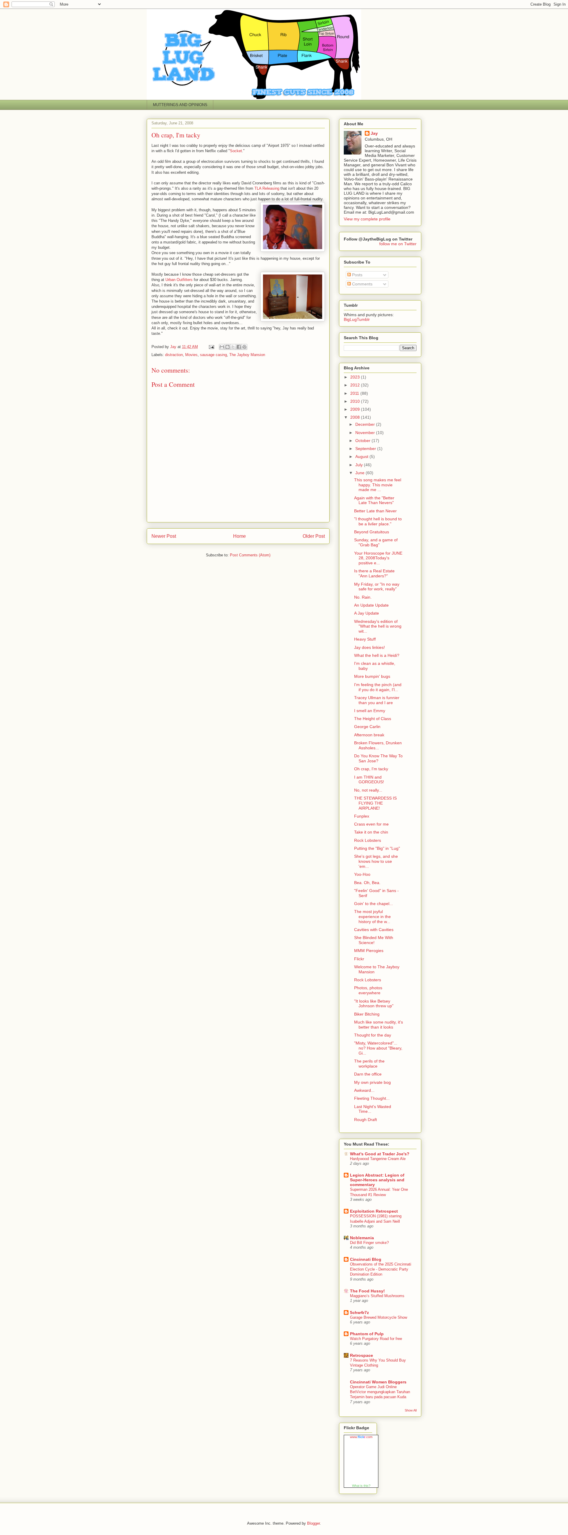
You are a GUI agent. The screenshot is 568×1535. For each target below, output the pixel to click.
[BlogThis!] (227, 347)
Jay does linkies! (369, 647)
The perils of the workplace (369, 1063)
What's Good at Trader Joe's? (379, 1153)
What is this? (361, 1485)
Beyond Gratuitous (371, 531)
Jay (374, 133)
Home (239, 536)
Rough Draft (365, 1119)
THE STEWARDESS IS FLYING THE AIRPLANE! (375, 803)
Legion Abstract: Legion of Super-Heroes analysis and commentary (377, 1180)
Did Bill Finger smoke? (369, 1242)
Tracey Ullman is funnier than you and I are (376, 700)
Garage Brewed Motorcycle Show (378, 1317)
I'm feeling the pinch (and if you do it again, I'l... (377, 687)
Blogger (313, 1523)
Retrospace (361, 1355)
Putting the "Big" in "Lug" (377, 848)
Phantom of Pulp (367, 1333)
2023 (355, 377)
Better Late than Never (375, 511)
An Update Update (371, 605)
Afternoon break (369, 734)
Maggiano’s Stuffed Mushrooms (377, 1296)
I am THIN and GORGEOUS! (369, 779)
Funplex (361, 816)
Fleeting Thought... (372, 1098)
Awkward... (364, 1090)
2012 (355, 385)
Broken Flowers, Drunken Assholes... (378, 745)
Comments (361, 284)
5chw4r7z (359, 1312)
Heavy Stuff (365, 639)
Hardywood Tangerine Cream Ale (378, 1158)
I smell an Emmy (369, 710)
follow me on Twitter (398, 243)
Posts (356, 274)
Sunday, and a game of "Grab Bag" (376, 542)
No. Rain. (363, 597)
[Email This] (222, 347)
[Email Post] (211, 347)
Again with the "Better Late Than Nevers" (374, 500)
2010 (355, 401)
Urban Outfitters (179, 279)
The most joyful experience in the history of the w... (372, 916)
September (366, 448)
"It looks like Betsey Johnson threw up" (373, 1003)
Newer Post (163, 536)
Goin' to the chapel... (373, 903)
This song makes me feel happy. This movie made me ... (377, 484)
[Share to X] (233, 347)
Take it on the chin (371, 832)
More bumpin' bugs (372, 676)
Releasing (266, 188)
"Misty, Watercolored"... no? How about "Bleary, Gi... (378, 1048)
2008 (355, 417)
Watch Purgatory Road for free (376, 1338)
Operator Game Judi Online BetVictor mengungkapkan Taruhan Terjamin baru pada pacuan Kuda (380, 1392)
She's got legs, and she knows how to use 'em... (376, 861)
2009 (355, 409)
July (359, 464)
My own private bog (372, 1082)
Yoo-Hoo (362, 874)
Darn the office (368, 1074)
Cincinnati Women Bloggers (378, 1382)
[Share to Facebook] (239, 347)
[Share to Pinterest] (244, 347)
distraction (174, 355)
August (362, 456)
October (363, 440)
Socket (236, 151)
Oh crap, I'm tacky (371, 768)
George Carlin (367, 726)
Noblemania (362, 1237)
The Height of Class (372, 718)
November (365, 432)
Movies (191, 355)
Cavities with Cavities (373, 929)
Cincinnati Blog (365, 1259)
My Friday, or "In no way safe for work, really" (376, 587)
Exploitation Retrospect (374, 1211)
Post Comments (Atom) (250, 555)
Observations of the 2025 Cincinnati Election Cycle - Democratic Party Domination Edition (380, 1269)
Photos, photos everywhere (368, 990)
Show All (411, 1410)
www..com (361, 1437)
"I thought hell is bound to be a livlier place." (378, 521)
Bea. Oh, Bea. (367, 882)
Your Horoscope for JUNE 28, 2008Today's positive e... (378, 558)
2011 (355, 393)
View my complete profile (367, 219)
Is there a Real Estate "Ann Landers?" (374, 573)
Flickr (359, 958)
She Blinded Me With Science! (373, 940)
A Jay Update (366, 613)
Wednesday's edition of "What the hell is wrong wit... (377, 626)
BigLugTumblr (357, 319)
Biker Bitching (367, 1014)
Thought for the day (372, 1035)
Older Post (314, 536)
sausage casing (213, 355)
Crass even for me (371, 824)
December (365, 424)
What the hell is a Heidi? (376, 655)
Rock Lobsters (367, 840)
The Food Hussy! (367, 1291)
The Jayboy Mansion (247, 355)
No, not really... (368, 790)
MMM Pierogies (368, 950)
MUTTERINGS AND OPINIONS (180, 105)
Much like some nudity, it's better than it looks (378, 1024)
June (360, 472)
